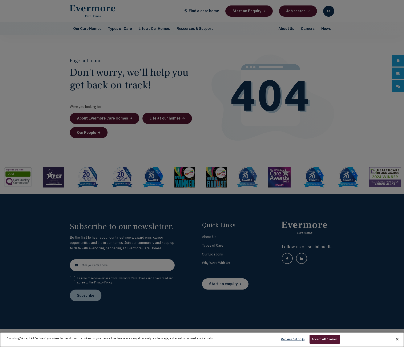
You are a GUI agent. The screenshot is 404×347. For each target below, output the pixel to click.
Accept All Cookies (324, 339)
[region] (202, 339)
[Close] (397, 339)
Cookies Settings (292, 339)
